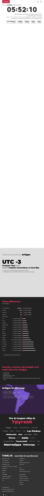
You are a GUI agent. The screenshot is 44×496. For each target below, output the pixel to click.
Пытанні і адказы (23, 478)
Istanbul (4, 333)
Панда (38, 444)
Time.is (6, 1)
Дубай (3, 337)
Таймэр (4, 470)
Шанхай (4, 346)
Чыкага (4, 310)
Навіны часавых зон (24, 462)
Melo (20, 434)
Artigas (8, 428)
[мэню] (41, 2)
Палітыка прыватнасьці (8, 491)
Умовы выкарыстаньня (8, 489)
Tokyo (39, 22)
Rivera (12, 438)
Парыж (27, 22)
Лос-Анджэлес (11, 22)
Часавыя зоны (5, 464)
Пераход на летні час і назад (9, 466)
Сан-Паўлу (5, 316)
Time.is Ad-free (23, 476)
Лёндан (20, 22)
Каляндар (4, 474)
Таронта (4, 314)
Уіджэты (21, 460)
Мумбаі (4, 339)
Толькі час (4, 468)
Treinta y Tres (32, 441)
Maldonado (11, 434)
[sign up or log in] (38, 2)
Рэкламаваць (5, 487)
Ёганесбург (5, 325)
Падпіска (21, 464)
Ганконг (4, 342)
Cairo (3, 331)
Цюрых (4, 329)
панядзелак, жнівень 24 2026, (28, 14)
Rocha (18, 437)
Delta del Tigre (35, 427)
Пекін (33, 22)
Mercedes (28, 434)
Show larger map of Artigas (10, 397)
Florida (12, 431)
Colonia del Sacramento (24, 427)
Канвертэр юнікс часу (24, 471)
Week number (5, 478)
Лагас (3, 320)
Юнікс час (21, 469)
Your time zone (5, 462)
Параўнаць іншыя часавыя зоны (12, 354)
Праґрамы (22, 458)
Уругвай (22, 421)
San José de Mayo (8, 441)
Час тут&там (5, 460)
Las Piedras (34, 431)
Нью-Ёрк (4, 312)
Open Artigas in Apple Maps (26, 397)
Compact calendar (6, 476)
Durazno (5, 431)
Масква (4, 335)
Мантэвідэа (12, 444)
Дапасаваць (22, 474)
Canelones (15, 427)
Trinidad (38, 441)
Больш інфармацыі (26, 17)
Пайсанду (29, 444)
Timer (3, 472)
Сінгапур (4, 344)
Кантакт (21, 484)
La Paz (24, 431)
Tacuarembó (21, 441)
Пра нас (21, 482)
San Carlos (32, 437)
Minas (35, 434)
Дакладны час (5, 458)
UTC (3, 318)
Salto (25, 437)
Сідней (4, 350)
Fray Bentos (18, 431)
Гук (3, 480)
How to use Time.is (23, 480)
